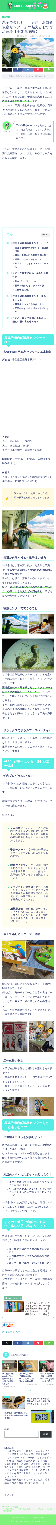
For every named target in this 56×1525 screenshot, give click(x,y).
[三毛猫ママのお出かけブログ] (28, 7)
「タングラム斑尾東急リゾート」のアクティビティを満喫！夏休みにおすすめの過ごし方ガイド (27, 1473)
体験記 (6, 17)
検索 (6, 1429)
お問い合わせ (39, 1518)
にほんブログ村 (11, 1332)
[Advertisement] (28, 193)
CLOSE (45, 235)
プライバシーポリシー (20, 1518)
